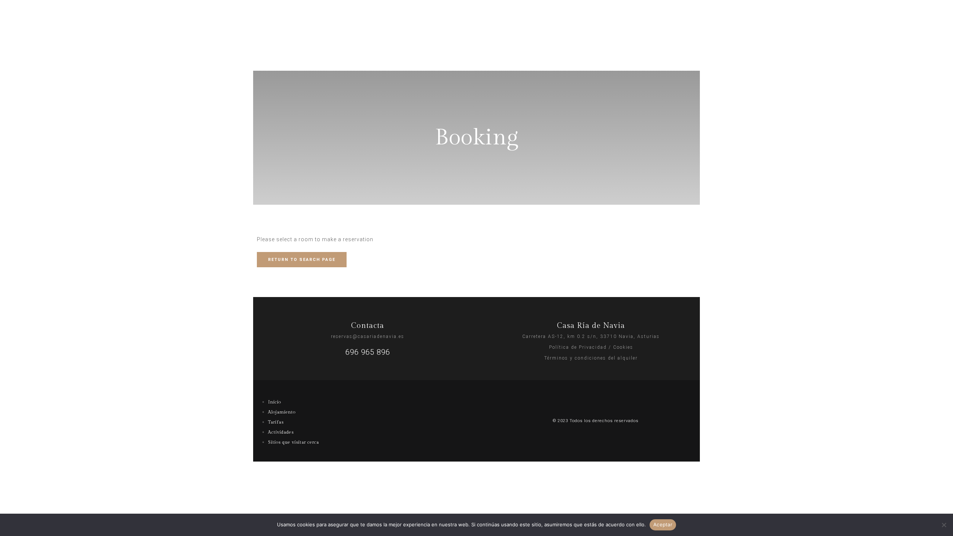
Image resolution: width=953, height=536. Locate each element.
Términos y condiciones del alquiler (591, 358)
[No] (943, 525)
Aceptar (662, 524)
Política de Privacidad (578, 347)
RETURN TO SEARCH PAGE (301, 259)
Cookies (623, 347)
